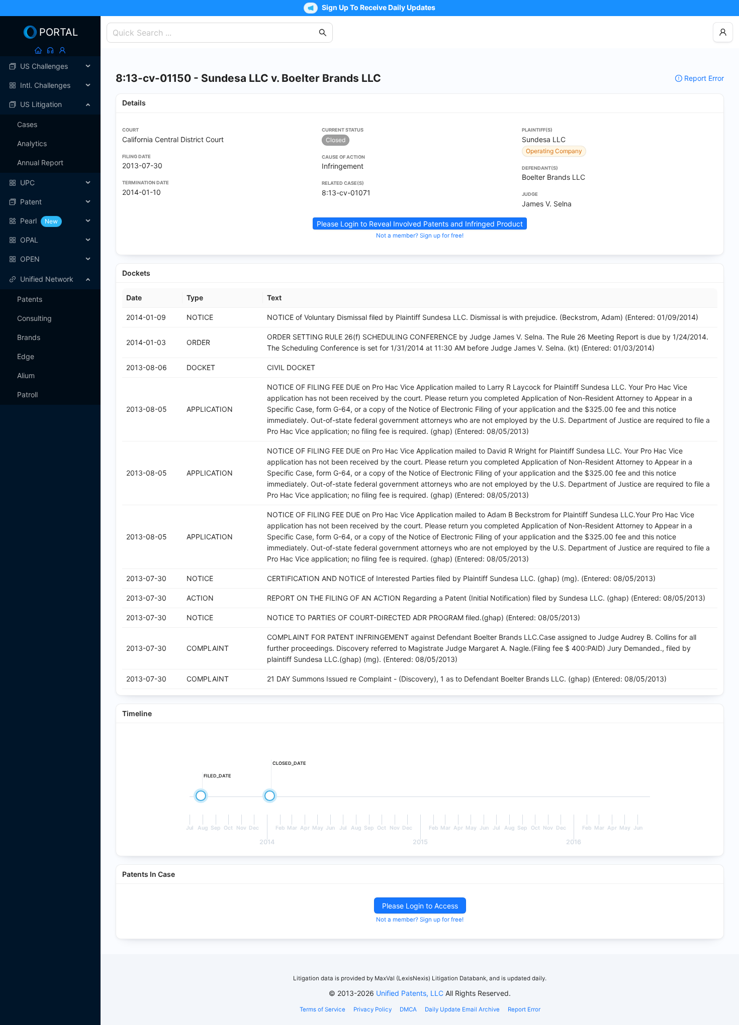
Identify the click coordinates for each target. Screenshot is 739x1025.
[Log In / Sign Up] (62, 50)
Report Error (704, 78)
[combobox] (215, 33)
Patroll (27, 394)
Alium (26, 375)
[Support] (50, 50)
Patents (29, 299)
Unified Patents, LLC (409, 993)
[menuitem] (50, 66)
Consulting (34, 318)
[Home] (38, 50)
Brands (28, 337)
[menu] (50, 162)
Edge (25, 356)
